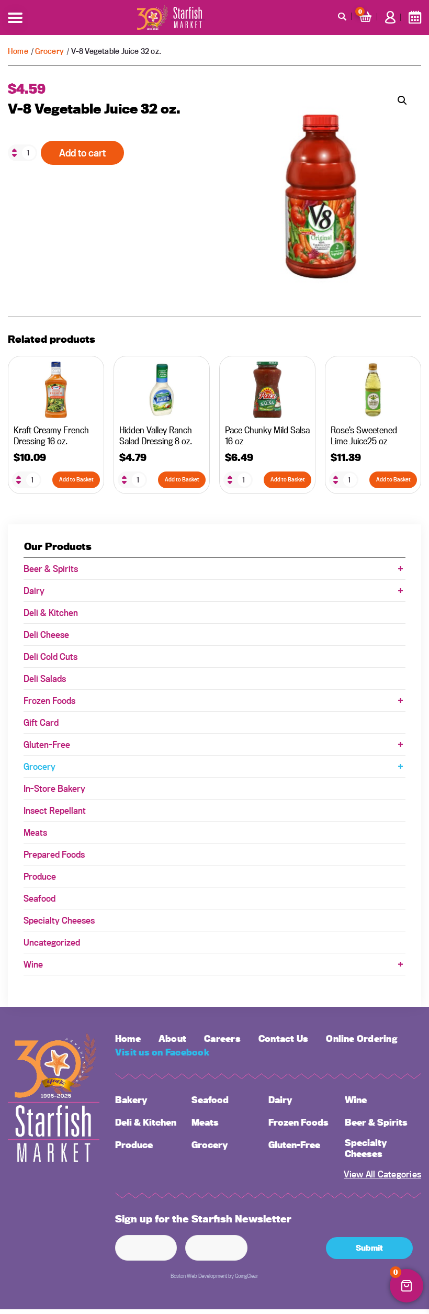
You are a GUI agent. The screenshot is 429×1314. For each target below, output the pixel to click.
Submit (369, 1248)
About (172, 1038)
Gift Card (41, 722)
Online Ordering (361, 1038)
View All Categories (382, 1174)
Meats (35, 832)
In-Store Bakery (54, 788)
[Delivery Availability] (415, 17)
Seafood (39, 898)
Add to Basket (76, 479)
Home (18, 51)
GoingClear (246, 1275)
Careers (222, 1038)
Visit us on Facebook (162, 1052)
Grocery (49, 51)
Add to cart (82, 153)
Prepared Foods (54, 854)
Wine (33, 964)
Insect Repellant (55, 810)
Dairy (34, 590)
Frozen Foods (49, 700)
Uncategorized (52, 942)
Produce (40, 876)
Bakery (131, 1099)
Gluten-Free (47, 744)
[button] (402, 100)
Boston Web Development (199, 1275)
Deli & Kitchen (51, 612)
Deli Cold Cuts (50, 656)
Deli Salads (45, 678)
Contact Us (283, 1038)
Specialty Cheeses (59, 920)
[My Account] (390, 17)
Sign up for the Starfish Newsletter (203, 1219)
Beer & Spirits (51, 568)
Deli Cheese (46, 634)
